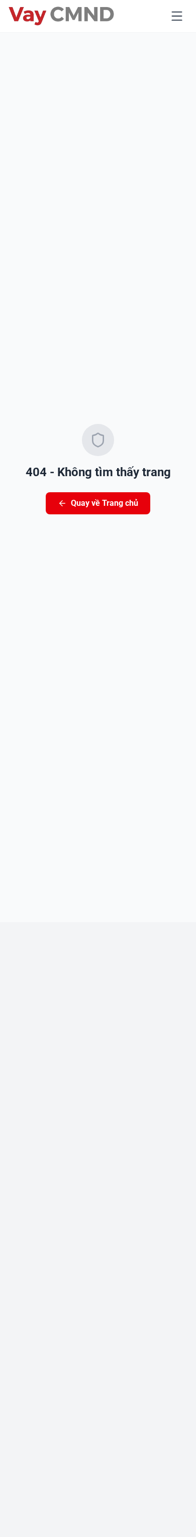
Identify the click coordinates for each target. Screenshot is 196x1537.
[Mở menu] (177, 16)
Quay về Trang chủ (104, 503)
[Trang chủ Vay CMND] (61, 16)
